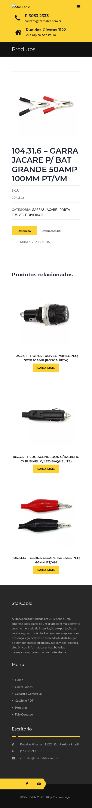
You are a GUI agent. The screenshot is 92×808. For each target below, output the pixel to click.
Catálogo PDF (24, 700)
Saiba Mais (46, 368)
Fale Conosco (24, 714)
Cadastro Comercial (28, 693)
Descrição (24, 231)
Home (19, 680)
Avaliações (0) (51, 231)
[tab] (24, 230)
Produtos (21, 707)
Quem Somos (24, 687)
